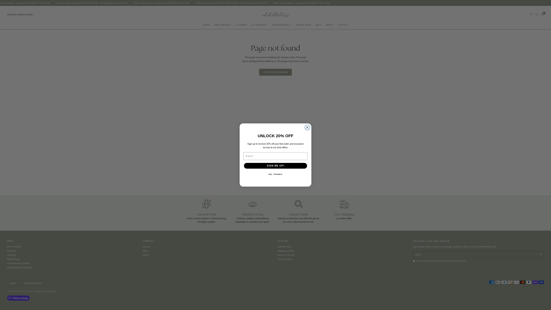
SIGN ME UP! (275, 165)
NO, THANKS (275, 174)
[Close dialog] (307, 127)
